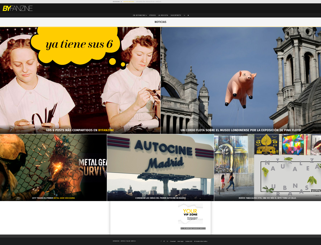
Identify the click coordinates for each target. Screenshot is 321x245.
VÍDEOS (152, 15)
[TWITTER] (164, 241)
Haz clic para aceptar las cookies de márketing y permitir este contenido (193, 228)
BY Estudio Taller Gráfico (200, 241)
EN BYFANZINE (139, 15)
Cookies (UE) (188, 241)
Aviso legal (180, 241)
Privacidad (173, 241)
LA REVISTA (163, 15)
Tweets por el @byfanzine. (193, 228)
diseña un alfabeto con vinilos (142, 1)
